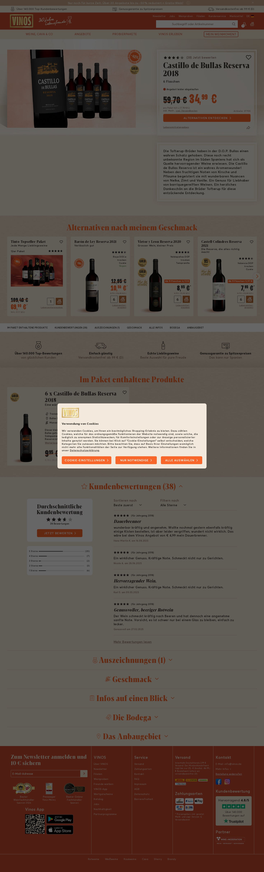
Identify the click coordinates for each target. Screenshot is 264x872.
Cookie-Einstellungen (85, 460)
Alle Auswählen (179, 460)
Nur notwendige (134, 460)
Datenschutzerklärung (84, 450)
